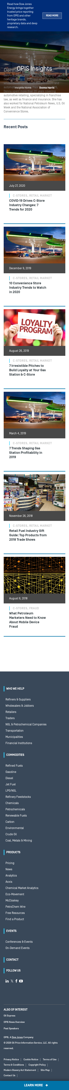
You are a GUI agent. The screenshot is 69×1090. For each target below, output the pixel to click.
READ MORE (52, 15)
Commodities (15, 755)
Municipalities (14, 737)
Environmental (15, 828)
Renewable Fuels (16, 815)
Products (13, 852)
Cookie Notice (31, 1059)
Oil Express (9, 1015)
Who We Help (15, 688)
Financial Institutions (19, 743)
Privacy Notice (11, 1059)
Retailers (11, 712)
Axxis (9, 881)
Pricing (10, 863)
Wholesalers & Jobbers (20, 705)
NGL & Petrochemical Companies (26, 724)
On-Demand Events (18, 948)
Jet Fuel (11, 784)
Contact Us (9, 1075)
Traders (10, 718)
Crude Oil (11, 834)
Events (11, 931)
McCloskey (12, 900)
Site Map (45, 1070)
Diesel (9, 778)
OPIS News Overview (14, 1022)
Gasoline (11, 772)
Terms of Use (49, 1059)
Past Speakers (11, 1028)
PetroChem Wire (15, 906)
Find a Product (15, 919)
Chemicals (12, 803)
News (9, 869)
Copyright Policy (37, 1065)
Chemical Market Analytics (22, 888)
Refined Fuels (14, 765)
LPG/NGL (11, 790)
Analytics (11, 875)
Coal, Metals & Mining (19, 840)
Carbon (10, 822)
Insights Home (23, 87)
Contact (12, 959)
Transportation (15, 730)
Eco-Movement (15, 894)
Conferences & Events (19, 941)
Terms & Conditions (14, 1065)
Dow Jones (17, 1037)
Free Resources (15, 913)
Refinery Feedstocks (18, 797)
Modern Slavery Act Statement (20, 1070)
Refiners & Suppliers (18, 699)
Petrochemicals (15, 809)
